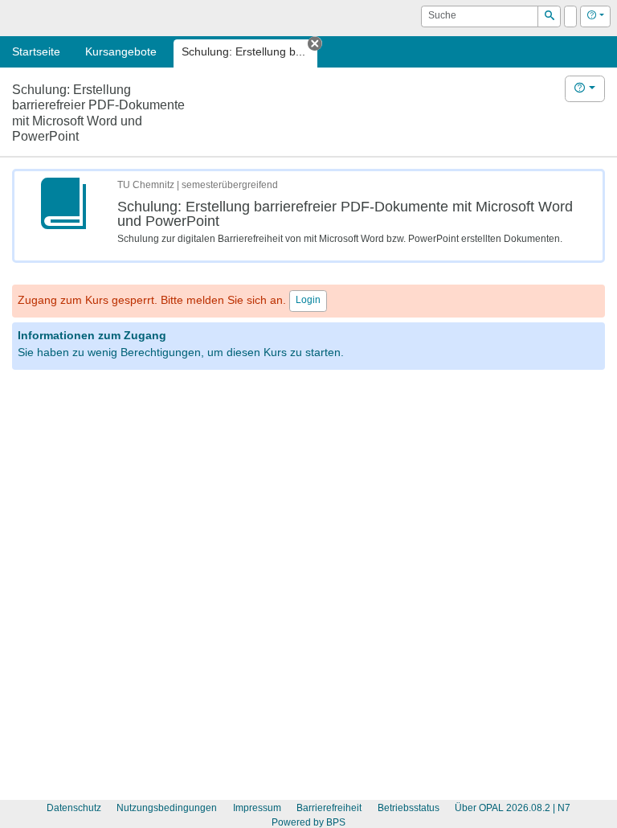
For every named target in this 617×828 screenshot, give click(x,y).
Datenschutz (74, 808)
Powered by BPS (308, 822)
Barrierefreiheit (329, 808)
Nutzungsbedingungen (166, 808)
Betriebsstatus (408, 808)
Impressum (257, 808)
